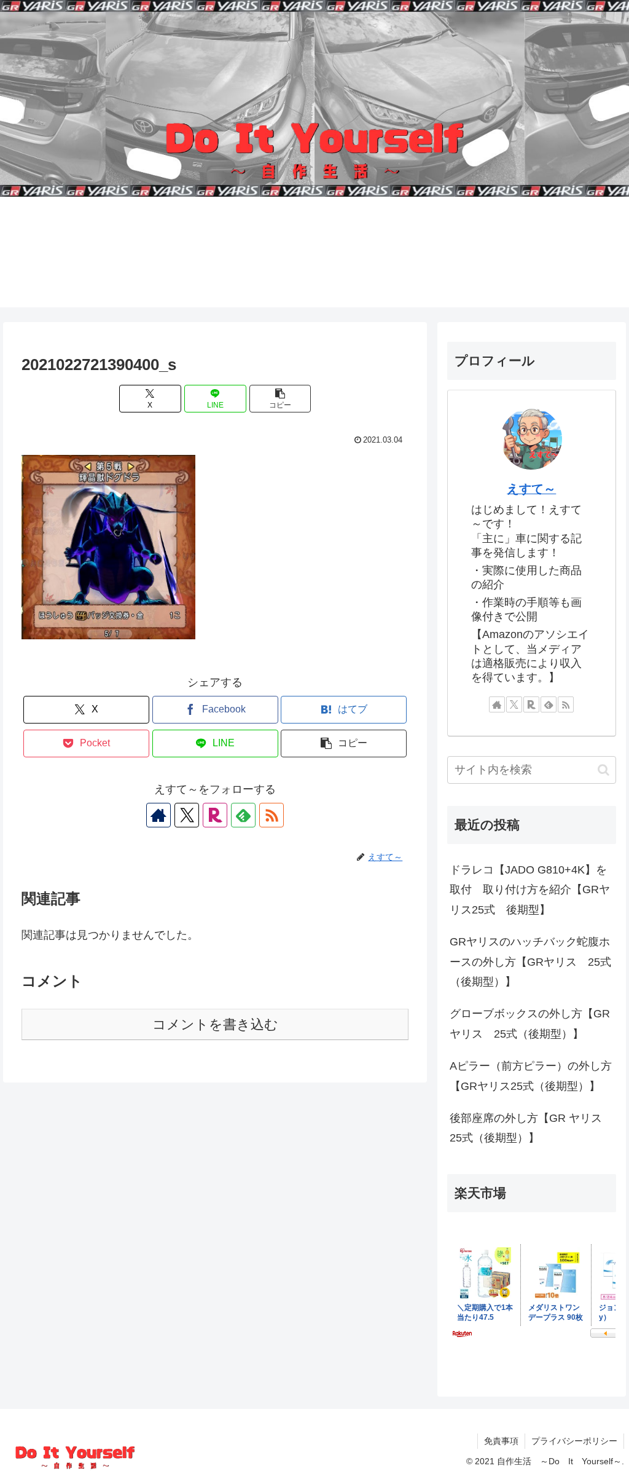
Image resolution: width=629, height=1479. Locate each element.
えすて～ (531, 488)
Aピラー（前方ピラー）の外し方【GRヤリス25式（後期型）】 (531, 1076)
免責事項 (501, 1441)
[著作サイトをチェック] (158, 815)
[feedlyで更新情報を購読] (243, 815)
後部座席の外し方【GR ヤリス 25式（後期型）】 (531, 1128)
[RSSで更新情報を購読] (271, 815)
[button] (280, 398)
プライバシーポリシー (574, 1441)
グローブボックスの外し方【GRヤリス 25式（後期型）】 (530, 1023)
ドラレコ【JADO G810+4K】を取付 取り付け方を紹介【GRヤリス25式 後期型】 (530, 890)
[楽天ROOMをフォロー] (215, 815)
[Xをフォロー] (186, 815)
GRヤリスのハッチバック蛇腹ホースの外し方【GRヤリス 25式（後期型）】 (530, 962)
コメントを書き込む (215, 1024)
